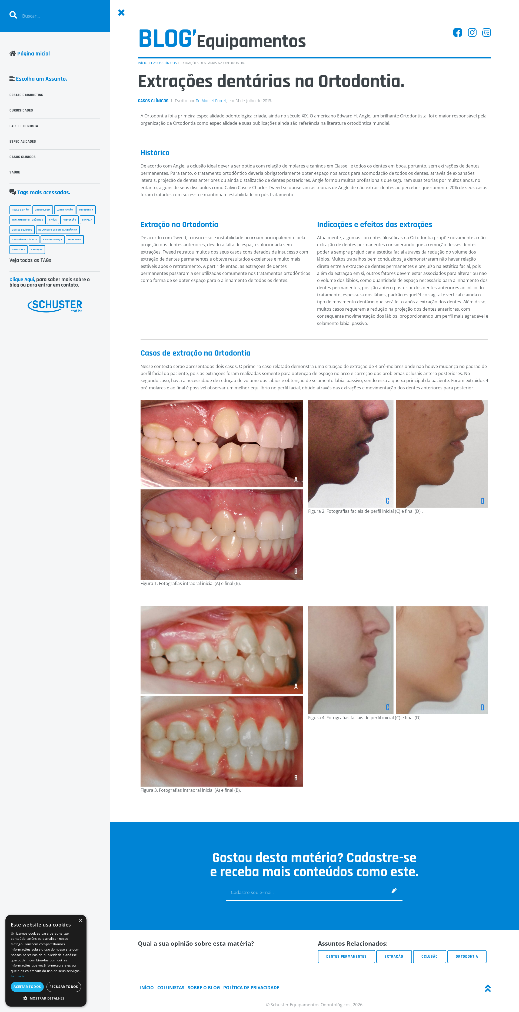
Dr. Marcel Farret (211, 101)
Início (142, 63)
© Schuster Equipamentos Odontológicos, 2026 (314, 1005)
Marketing (74, 239)
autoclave (18, 249)
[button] (46, 998)
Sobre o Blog (204, 988)
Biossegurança (52, 239)
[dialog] (45, 961)
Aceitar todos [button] (27, 986)
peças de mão (20, 209)
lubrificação (65, 209)
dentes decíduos (22, 229)
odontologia (43, 209)
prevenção (69, 219)
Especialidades (22, 141)
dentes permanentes (346, 956)
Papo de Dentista (23, 126)
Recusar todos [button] (63, 986)
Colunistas (170, 988)
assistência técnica (24, 239)
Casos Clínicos (164, 63)
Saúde (14, 172)
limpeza (87, 219)
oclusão (429, 956)
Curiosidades (21, 110)
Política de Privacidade (251, 988)
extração (394, 956)
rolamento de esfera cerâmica (57, 229)
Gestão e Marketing (26, 95)
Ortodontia (467, 956)
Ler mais (17, 976)
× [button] (80, 921)
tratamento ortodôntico (27, 219)
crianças (37, 249)
